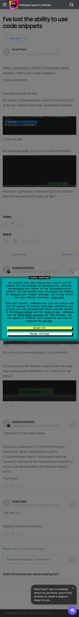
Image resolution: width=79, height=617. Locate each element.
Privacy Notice (24, 312)
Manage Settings (39, 333)
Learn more (57, 297)
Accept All (39, 328)
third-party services (30, 315)
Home (14, 4)
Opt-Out (47, 321)
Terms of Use (52, 312)
